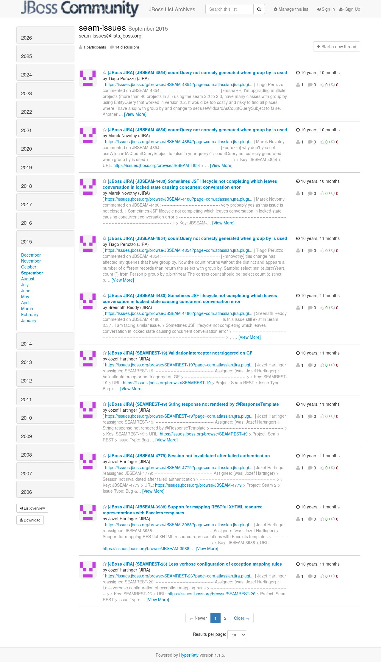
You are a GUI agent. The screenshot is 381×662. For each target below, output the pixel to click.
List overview (34, 507)
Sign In (328, 9)
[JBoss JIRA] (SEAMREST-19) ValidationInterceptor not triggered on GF (179, 353)
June (25, 290)
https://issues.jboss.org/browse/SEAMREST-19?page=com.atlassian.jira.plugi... (179, 365)
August (27, 279)
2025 (26, 56)
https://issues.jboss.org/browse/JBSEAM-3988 (146, 548)
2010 (26, 417)
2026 (26, 37)
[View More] (135, 114)
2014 (26, 343)
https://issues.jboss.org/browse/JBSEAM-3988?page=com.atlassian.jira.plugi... (178, 524)
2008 (26, 454)
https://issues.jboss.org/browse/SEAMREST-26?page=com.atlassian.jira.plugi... (179, 576)
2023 (26, 93)
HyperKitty (189, 655)
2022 (26, 111)
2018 (26, 185)
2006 (26, 491)
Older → (242, 618)
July (25, 285)
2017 (26, 204)
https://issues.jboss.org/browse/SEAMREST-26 (211, 594)
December (31, 255)
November (31, 261)
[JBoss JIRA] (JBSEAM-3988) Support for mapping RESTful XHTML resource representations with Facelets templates (183, 510)
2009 (26, 436)
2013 (26, 362)
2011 (26, 399)
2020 (26, 148)
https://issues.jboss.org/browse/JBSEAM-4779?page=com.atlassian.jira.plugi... (178, 467)
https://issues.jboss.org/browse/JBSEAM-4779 (198, 485)
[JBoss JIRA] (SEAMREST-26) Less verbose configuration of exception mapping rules (194, 564)
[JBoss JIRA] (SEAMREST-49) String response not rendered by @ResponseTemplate (193, 404)
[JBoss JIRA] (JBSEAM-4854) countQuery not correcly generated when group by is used (197, 72)
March (27, 308)
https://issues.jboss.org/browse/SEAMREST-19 (167, 382)
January (28, 320)
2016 (26, 222)
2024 (26, 74)
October (28, 267)
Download (31, 519)
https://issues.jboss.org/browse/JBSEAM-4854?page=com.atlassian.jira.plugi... (178, 84)
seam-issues (103, 27)
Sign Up (352, 9)
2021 (26, 130)
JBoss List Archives (172, 9)
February (29, 314)
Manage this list (292, 9)
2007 (26, 473)
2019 (26, 167)
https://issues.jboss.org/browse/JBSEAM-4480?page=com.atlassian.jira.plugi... (178, 199)
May (25, 296)
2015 (26, 241)
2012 (26, 380)
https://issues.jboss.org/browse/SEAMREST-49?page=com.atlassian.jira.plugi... (179, 416)
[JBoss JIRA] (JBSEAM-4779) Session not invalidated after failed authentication (188, 455)
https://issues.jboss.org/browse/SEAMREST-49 (204, 434)
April (25, 302)
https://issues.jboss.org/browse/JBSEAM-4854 (156, 165)
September (32, 273)
